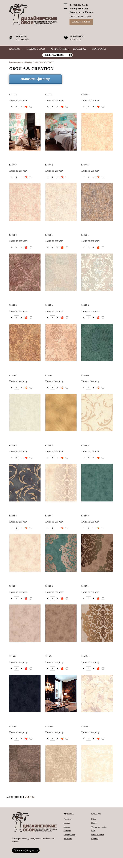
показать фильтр (35, 79)
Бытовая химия (97, 835)
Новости (67, 831)
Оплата (67, 823)
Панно (93, 823)
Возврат (67, 827)
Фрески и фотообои (99, 827)
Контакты (99, 48)
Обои (93, 819)
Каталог (14, 48)
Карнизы (94, 839)
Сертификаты (69, 835)
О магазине (59, 48)
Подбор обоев (36, 48)
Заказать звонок (81, 21)
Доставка (79, 48)
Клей (93, 831)
